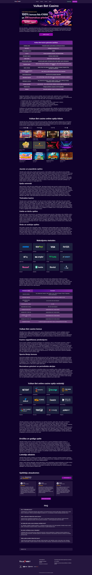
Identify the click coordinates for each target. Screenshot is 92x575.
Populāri (25, 127)
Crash (52, 127)
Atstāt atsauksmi (66, 477)
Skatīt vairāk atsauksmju (46, 498)
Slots (65, 127)
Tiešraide (38, 127)
